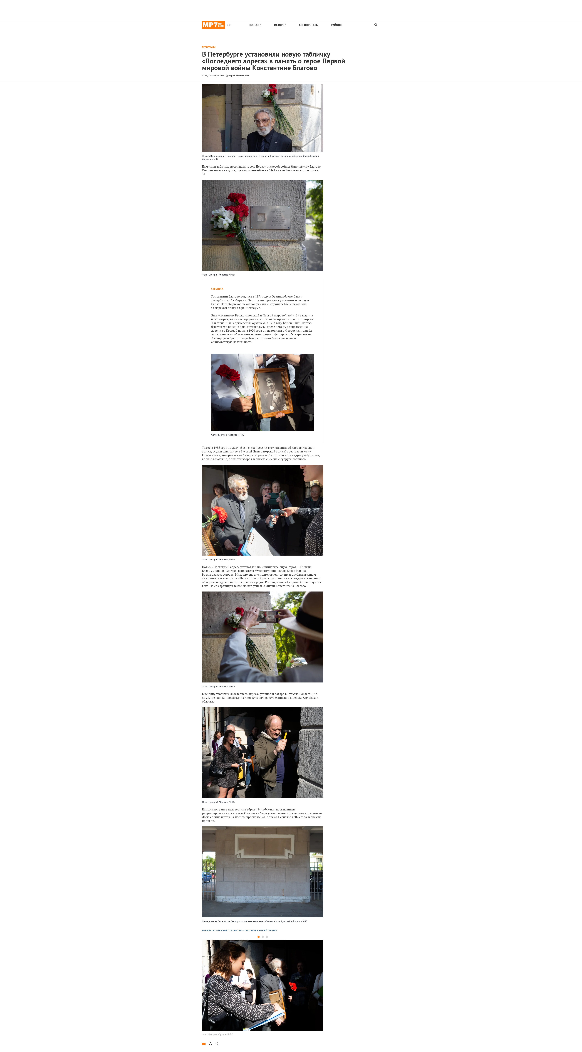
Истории (280, 25)
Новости (255, 25)
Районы (336, 25)
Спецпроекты (308, 25)
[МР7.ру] (213, 25)
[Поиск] (376, 25)
